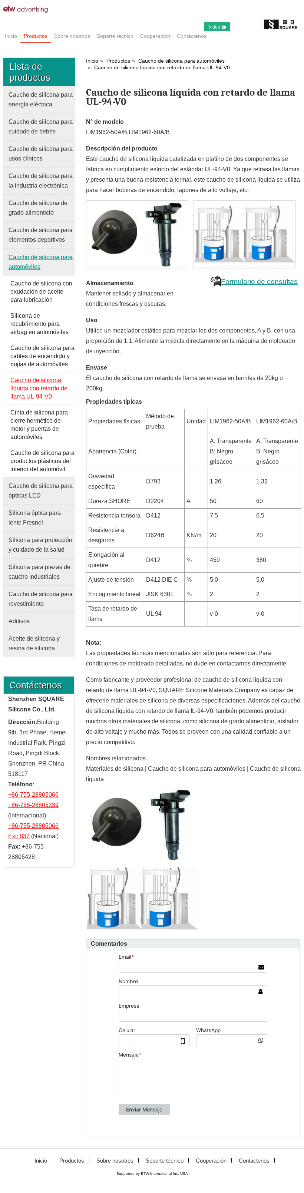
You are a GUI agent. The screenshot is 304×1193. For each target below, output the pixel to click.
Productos (118, 61)
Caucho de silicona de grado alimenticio (38, 208)
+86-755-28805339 (33, 805)
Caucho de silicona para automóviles (181, 61)
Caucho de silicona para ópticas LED (41, 491)
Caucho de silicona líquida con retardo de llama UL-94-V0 (162, 67)
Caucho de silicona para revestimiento (41, 599)
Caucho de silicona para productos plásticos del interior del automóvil (42, 461)
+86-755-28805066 (33, 795)
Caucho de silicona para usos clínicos (41, 154)
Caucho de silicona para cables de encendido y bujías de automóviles (42, 356)
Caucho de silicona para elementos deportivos (41, 235)
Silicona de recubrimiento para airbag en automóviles (39, 324)
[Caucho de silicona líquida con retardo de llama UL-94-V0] (137, 234)
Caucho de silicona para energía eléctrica (41, 100)
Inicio (92, 61)
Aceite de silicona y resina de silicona (34, 643)
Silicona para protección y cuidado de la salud (40, 545)
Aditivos (19, 621)
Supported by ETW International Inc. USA (152, 1173)
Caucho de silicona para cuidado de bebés (41, 127)
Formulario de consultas (259, 281)
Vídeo (214, 27)
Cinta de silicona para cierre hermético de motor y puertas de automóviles (39, 424)
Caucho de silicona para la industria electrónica (41, 181)
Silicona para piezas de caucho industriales (39, 572)
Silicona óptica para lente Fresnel (35, 518)
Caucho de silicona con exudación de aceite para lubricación (41, 291)
